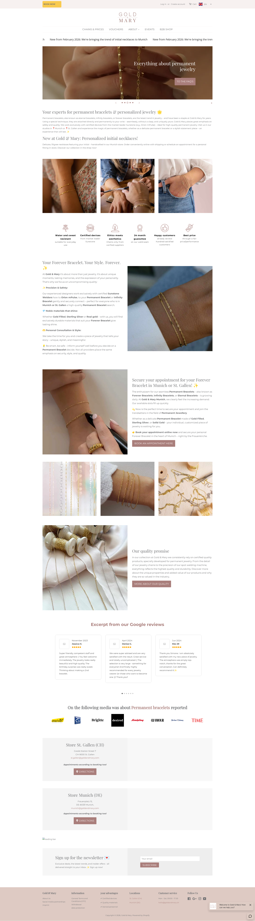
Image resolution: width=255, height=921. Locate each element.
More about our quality (151, 583)
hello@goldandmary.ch (168, 903)
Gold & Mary (126, 915)
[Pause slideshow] (211, 103)
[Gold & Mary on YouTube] (204, 899)
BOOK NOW (49, 4)
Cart (195, 4)
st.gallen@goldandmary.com (85, 758)
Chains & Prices (93, 29)
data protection (78, 908)
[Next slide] (139, 103)
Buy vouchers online (178, 81)
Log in (163, 4)
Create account (178, 4)
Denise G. (127, 644)
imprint (45, 905)
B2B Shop (166, 29)
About (133, 29)
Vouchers (116, 29)
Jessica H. (77, 644)
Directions (86, 771)
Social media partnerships (53, 902)
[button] (204, 4)
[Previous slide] (116, 103)
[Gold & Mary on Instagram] (199, 899)
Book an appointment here (153, 443)
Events (149, 29)
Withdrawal (76, 905)
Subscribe (150, 865)
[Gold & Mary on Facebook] (189, 899)
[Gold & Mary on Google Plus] (194, 899)
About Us (46, 898)
